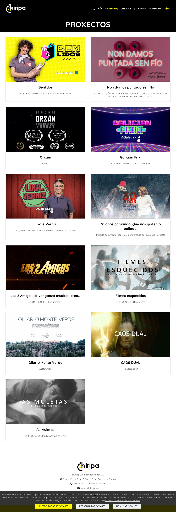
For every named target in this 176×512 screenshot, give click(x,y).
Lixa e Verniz (45, 224)
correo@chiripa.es (89, 488)
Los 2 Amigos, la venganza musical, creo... (45, 295)
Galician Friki (130, 157)
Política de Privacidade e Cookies (122, 500)
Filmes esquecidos (131, 295)
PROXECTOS (111, 8)
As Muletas (45, 429)
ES (169, 8)
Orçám (45, 157)
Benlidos (45, 87)
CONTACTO (155, 8)
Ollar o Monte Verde (45, 362)
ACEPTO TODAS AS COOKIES (53, 506)
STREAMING (140, 8)
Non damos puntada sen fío (130, 87)
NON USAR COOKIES (126, 506)
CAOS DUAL (130, 362)
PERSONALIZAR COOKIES (92, 506)
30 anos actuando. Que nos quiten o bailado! (130, 226)
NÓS (100, 8)
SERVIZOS (126, 8)
